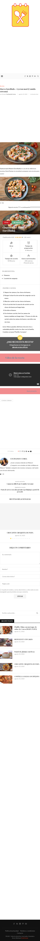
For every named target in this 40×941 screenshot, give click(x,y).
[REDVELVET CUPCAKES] (6, 642)
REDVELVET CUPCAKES (23, 639)
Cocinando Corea (11, 94)
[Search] (38, 76)
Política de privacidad (12, 931)
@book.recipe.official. (20, 347)
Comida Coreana (6, 400)
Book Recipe (24, 938)
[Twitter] (27, 76)
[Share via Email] (30, 451)
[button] (1, 521)
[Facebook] (25, 76)
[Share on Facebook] (22, 451)
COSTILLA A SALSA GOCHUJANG (26, 676)
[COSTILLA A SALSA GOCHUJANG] (6, 679)
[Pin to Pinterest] (26, 451)
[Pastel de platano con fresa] (6, 655)
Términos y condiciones (27, 931)
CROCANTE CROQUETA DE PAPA (20, 533)
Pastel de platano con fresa (24, 652)
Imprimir (18, 222)
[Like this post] (20, 451)
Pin (7, 222)
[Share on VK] (28, 451)
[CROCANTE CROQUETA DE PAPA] (20, 516)
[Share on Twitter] (24, 451)
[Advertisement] (20, 50)
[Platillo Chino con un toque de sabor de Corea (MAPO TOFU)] (6, 630)
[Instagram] (30, 76)
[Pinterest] (32, 76)
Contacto (20, 933)
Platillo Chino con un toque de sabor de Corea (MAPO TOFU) (25, 628)
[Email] (35, 76)
